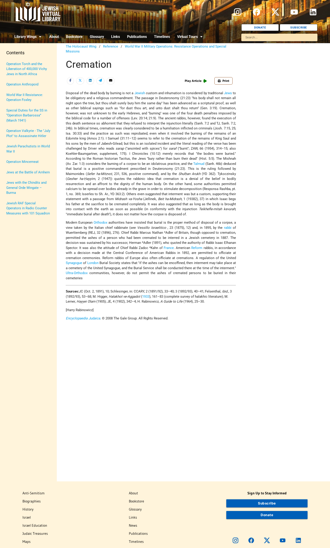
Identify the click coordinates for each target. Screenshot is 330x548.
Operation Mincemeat (22, 162)
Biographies (31, 501)
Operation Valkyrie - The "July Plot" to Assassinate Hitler (28, 133)
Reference (110, 46)
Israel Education (34, 525)
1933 (145, 297)
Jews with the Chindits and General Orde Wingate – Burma (26, 188)
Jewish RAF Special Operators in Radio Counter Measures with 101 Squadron (28, 208)
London (93, 263)
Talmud (198, 164)
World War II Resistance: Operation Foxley (24, 97)
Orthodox (100, 223)
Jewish (139, 93)
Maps (26, 541)
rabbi (227, 228)
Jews (228, 93)
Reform (196, 248)
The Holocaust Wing (81, 46)
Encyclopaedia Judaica (83, 318)
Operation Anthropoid (22, 84)
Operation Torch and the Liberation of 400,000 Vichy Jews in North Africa (26, 69)
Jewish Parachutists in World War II (28, 148)
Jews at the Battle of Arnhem (28, 172)
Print (225, 81)
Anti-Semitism (33, 493)
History (27, 509)
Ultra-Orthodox (77, 273)
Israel (26, 517)
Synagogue (74, 263)
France (169, 248)
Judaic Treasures (35, 533)
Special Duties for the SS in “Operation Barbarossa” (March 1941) (26, 115)
